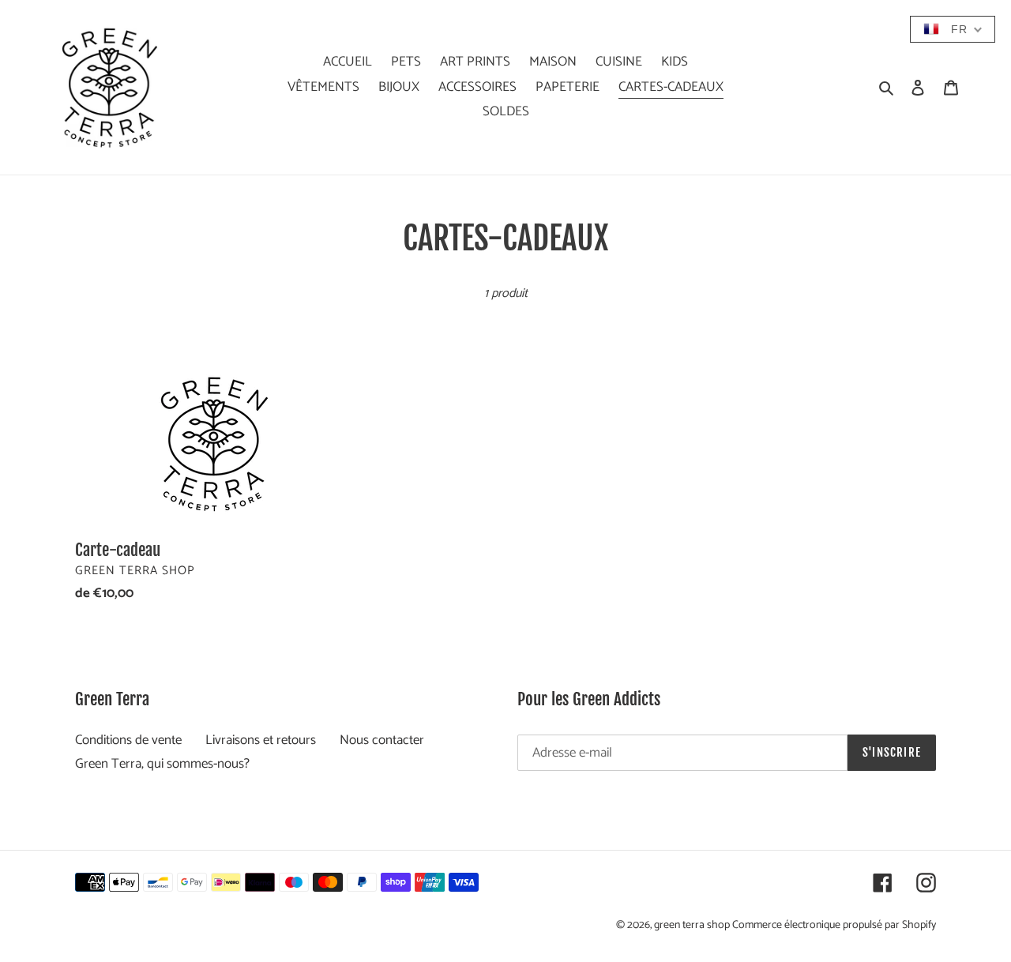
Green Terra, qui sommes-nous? (162, 764)
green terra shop (693, 925)
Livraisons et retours (260, 740)
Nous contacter (382, 740)
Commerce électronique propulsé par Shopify (834, 925)
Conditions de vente (128, 740)
